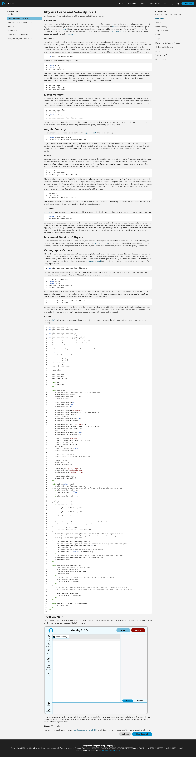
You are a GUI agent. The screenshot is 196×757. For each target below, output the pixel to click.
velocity (64, 29)
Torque (47, 212)
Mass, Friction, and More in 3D (20, 39)
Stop (139, 630)
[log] (100, 708)
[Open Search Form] (171, 3)
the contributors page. (110, 751)
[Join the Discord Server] (177, 3)
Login (166, 3)
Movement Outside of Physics (167, 43)
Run (124, 630)
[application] (86, 670)
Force (157, 35)
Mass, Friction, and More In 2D (85, 730)
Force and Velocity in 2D (18, 18)
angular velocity (90, 133)
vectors (70, 34)
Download (188, 3)
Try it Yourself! (161, 55)
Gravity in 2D (13, 14)
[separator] (99, 702)
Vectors (158, 23)
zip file (54, 320)
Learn (121, 3)
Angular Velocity (162, 31)
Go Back (125, 734)
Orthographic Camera (164, 47)
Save (128, 700)
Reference (132, 3)
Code (157, 51)
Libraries (143, 3)
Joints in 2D (12, 26)
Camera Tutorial (94, 261)
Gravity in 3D (13, 31)
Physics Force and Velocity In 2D (168, 14)
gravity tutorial (118, 32)
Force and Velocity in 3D (18, 35)
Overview (159, 18)
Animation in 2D (101, 243)
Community (155, 3)
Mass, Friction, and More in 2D (20, 22)
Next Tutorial (142, 734)
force (114, 27)
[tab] (60, 637)
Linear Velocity (161, 27)
